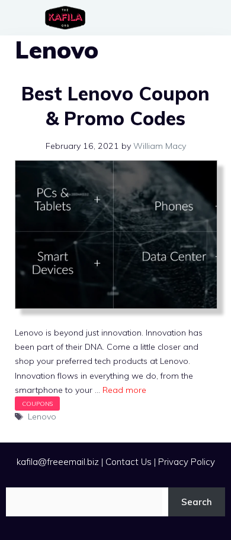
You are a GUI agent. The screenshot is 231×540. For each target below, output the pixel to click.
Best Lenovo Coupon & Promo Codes (115, 106)
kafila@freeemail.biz (58, 461)
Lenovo (42, 416)
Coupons (37, 403)
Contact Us (128, 461)
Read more (124, 390)
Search (196, 502)
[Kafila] (68, 17)
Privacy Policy (186, 461)
